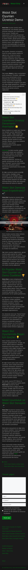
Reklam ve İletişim (7, 548)
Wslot (5, 462)
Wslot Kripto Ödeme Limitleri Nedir (14, 464)
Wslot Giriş (15, 4)
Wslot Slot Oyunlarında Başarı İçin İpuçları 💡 (13, 108)
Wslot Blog (5, 553)
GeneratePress (22, 567)
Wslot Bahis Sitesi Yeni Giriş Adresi (14, 466)
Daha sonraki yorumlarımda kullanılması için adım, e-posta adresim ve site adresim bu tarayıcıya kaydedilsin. (14, 510)
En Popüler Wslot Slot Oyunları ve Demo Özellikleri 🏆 (13, 104)
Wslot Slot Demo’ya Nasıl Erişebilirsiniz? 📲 (10, 101)
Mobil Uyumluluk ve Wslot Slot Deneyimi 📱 (12, 112)
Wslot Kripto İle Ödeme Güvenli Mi (12, 531)
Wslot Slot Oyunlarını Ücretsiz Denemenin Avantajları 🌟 (12, 97)
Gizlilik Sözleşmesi (7, 546)
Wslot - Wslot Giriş (7, 551)
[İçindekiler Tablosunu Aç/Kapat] (22, 94)
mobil (16, 453)
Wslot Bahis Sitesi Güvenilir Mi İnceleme (13, 536)
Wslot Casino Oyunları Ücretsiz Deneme (13, 533)
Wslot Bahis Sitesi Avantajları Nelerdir (13, 538)
